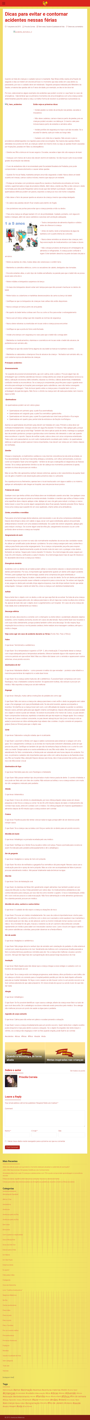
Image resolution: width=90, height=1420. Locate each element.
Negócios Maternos (10, 1295)
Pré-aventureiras (8, 1335)
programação (33, 1403)
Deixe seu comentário (75, 27)
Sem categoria (8, 1361)
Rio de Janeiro (56, 1403)
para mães (20, 1403)
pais (77, 1400)
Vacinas (5, 1371)
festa (48, 1397)
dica (48, 1393)
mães (55, 1400)
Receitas (6, 1351)
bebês (64, 1390)
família (41, 1396)
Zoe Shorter (28, 1406)
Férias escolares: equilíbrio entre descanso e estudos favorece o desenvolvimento (31, 1179)
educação (8, 1396)
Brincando (6, 1230)
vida (44, 1036)
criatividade (21, 1393)
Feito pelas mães (8, 1275)
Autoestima (7, 1204)
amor (17, 1390)
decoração (40, 1393)
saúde (37, 1036)
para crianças (9, 1403)
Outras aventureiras (9, 1305)
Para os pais (7, 1315)
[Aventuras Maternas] (45, 3)
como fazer (73, 1390)
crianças (9, 1393)
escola (33, 1396)
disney (62, 1393)
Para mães (6, 1310)
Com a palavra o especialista (13, 1235)
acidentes (10, 1036)
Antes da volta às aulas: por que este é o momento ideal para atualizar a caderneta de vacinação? (36, 1167)
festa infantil (56, 1396)
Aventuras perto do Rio (11, 1214)
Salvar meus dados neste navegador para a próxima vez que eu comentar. (36, 1141)
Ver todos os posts (77, 1071)
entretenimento (22, 1396)
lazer (36, 1400)
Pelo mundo (7, 1320)
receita (44, 1403)
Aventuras (6, 1209)
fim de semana (78, 1396)
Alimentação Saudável (10, 1194)
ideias (20, 1400)
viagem (13, 1406)
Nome (8, 1131)
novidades (71, 1400)
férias (24, 1036)
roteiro (69, 1403)
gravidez (13, 1400)
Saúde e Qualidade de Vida (55, 27)
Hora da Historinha (9, 1285)
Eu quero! (6, 1270)
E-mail (35, 1131)
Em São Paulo (8, 1260)
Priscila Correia (29, 27)
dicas (18, 1036)
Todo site (6, 1366)
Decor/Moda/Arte (9, 1240)
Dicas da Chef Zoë (9, 1245)
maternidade (45, 1400)
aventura (37, 1390)
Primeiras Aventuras (10, 1340)
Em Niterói (6, 1255)
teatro (6, 1406)
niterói (63, 1400)
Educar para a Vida (9, 1250)
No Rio (5, 1300)
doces (80, 1393)
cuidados (31, 1393)
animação (27, 1390)
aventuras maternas (52, 1390)
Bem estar (42, 27)
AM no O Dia (7, 1199)
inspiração (27, 1400)
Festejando (6, 1280)
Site (59, 1131)
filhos (31, 1036)
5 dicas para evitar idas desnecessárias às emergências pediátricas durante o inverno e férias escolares (39, 1182)
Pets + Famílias (8, 1325)
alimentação (8, 1390)
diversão (71, 1393)
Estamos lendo (8, 1265)
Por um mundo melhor (11, 1330)
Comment (9, 1109)
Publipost (6, 1345)
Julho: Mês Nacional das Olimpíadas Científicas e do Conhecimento (26, 1170)
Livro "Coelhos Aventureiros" (12, 1290)
